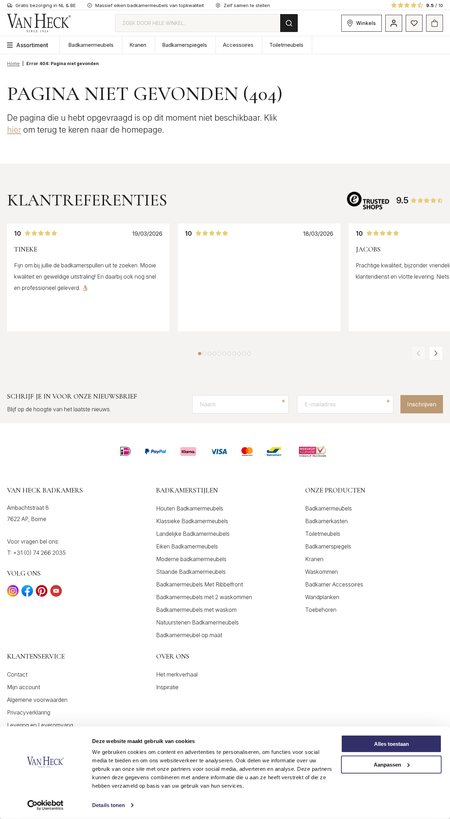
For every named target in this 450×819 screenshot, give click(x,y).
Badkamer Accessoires (334, 584)
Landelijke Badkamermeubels (193, 533)
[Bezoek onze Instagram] (13, 593)
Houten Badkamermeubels (189, 508)
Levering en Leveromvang (40, 725)
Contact (17, 674)
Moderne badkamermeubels (191, 559)
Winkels (366, 23)
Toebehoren (320, 609)
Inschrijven (421, 404)
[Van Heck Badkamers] (39, 23)
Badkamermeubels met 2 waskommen (204, 597)
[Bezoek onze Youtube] (56, 593)
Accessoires (238, 45)
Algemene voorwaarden (37, 699)
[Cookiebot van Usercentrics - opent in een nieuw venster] (45, 805)
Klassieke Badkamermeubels (192, 521)
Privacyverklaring (28, 712)
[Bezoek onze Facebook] (27, 593)
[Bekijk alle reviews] (368, 200)
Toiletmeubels (286, 45)
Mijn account (23, 687)
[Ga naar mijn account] (393, 23)
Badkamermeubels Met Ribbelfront (199, 584)
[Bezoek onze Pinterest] (41, 593)
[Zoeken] (289, 23)
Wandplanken (322, 597)
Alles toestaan (391, 744)
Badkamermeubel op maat (189, 635)
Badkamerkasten (326, 521)
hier (14, 130)
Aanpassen (387, 765)
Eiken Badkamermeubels (187, 546)
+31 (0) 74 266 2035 (39, 552)
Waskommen (321, 571)
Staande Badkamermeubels (191, 571)
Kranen (137, 45)
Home (13, 63)
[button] (199, 353)
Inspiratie (167, 687)
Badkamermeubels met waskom (196, 609)
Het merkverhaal (177, 674)
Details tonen (108, 805)
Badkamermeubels (91, 45)
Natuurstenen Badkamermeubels (197, 622)
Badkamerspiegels (184, 45)
